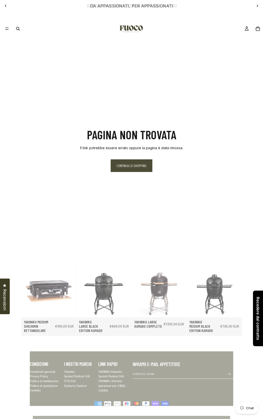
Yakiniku (69, 371)
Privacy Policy (39, 376)
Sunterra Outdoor (75, 385)
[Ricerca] (18, 28)
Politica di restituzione (44, 381)
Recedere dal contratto (258, 318)
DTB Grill (69, 381)
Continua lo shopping (131, 165)
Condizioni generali (42, 371)
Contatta (35, 390)
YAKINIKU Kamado (110, 371)
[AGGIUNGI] (69, 310)
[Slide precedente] (5, 6)
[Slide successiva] (257, 6)
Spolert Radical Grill (76, 376)
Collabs (103, 390)
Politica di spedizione (44, 385)
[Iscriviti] (229, 374)
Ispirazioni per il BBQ (111, 385)
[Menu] (7, 28)
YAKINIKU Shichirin (110, 381)
